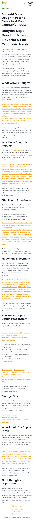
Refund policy (17, 514)
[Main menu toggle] (24, 3)
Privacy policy (17, 507)
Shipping (17, 511)
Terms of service (17, 509)
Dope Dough (6, 87)
